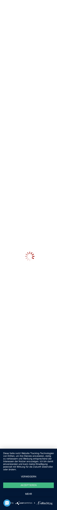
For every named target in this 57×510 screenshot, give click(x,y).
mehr (28, 493)
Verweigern (28, 476)
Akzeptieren (29, 485)
